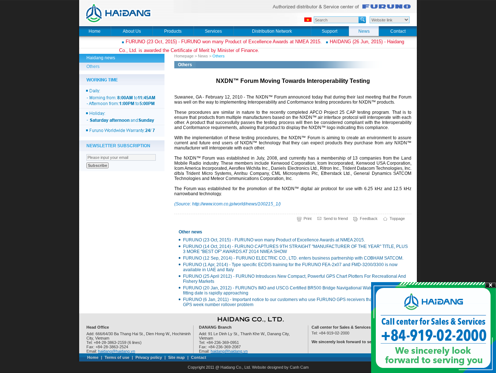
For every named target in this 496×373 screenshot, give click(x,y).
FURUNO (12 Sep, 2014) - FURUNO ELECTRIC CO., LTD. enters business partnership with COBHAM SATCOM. (293, 258)
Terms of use (117, 357)
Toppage (397, 218)
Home (92, 357)
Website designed (267, 367)
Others (92, 66)
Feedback (369, 218)
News (203, 56)
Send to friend (336, 218)
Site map (176, 357)
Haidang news (100, 57)
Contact (198, 357)
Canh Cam (299, 367)
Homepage (184, 56)
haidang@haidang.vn (116, 351)
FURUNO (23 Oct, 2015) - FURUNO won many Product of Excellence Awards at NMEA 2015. (224, 41)
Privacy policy (148, 357)
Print (308, 218)
